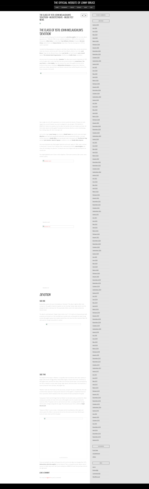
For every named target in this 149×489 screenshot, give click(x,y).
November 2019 (97, 283)
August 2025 (96, 64)
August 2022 (96, 175)
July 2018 (95, 335)
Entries (95, 470)
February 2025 (96, 83)
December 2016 (97, 397)
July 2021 (95, 218)
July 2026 (95, 28)
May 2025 (95, 74)
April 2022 (95, 188)
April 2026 (95, 38)
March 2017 (95, 387)
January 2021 (96, 237)
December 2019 (97, 280)
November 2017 (97, 361)
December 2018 (97, 319)
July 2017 (95, 374)
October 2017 (96, 365)
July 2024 (95, 103)
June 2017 (95, 378)
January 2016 (96, 417)
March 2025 (95, 80)
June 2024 (95, 106)
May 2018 (95, 342)
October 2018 (96, 325)
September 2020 (97, 250)
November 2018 (97, 322)
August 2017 (96, 371)
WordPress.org (96, 477)
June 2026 (95, 31)
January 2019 (96, 316)
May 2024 (95, 110)
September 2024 (97, 97)
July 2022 (95, 178)
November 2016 (97, 401)
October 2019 (96, 286)
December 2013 (97, 433)
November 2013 (97, 437)
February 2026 (96, 44)
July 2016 (95, 414)
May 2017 (95, 381)
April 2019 (95, 306)
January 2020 (96, 276)
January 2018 (96, 355)
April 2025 (95, 77)
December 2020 (97, 240)
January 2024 (96, 123)
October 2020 (96, 247)
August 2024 (96, 100)
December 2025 (97, 51)
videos (94, 457)
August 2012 (96, 440)
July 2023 (95, 142)
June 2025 (95, 70)
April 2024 (95, 113)
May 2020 (95, 263)
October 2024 (96, 93)
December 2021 (97, 201)
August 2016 (96, 410)
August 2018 (96, 332)
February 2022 (96, 195)
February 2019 (96, 312)
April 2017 (95, 384)
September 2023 (97, 136)
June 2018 (95, 338)
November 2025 (97, 54)
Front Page (95, 450)
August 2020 (96, 253)
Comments (96, 473)
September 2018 (97, 329)
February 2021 (96, 234)
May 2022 (95, 185)
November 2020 (97, 244)
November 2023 (97, 129)
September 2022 (97, 172)
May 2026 (95, 34)
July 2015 (95, 423)
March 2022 (95, 191)
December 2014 (97, 427)
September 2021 (97, 211)
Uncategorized (96, 453)
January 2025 (96, 87)
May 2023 (95, 149)
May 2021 (95, 224)
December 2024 (97, 90)
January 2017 (96, 394)
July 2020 (95, 257)
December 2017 (97, 358)
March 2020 (95, 270)
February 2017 (96, 391)
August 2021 (96, 214)
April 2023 (95, 152)
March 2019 (95, 309)
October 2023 (96, 133)
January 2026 (96, 48)
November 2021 (97, 204)
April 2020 (95, 267)
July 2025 (95, 67)
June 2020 (95, 260)
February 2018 (96, 352)
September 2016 (97, 407)
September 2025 (97, 61)
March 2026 (95, 41)
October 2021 (96, 208)
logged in (48, 477)
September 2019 (97, 289)
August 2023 (96, 139)
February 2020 (96, 273)
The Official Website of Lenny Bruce (74, 2)
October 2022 (96, 168)
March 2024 (95, 116)
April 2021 (95, 227)
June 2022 (95, 182)
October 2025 (96, 57)
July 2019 (95, 296)
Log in (94, 467)
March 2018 (95, 348)
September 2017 (97, 368)
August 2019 (96, 293)
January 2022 (96, 198)
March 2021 (95, 231)
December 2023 (97, 126)
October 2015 (96, 420)
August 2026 (96, 25)
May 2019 (95, 302)
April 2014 (95, 430)
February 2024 (96, 119)
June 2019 (95, 299)
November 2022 (97, 165)
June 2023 (95, 146)
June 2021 (95, 221)
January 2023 (96, 159)
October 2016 (96, 404)
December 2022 (97, 162)
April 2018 (95, 345)
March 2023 (95, 155)
